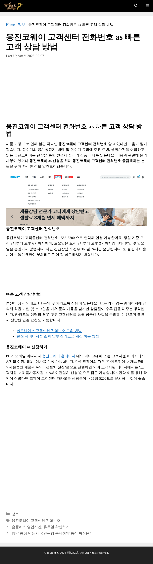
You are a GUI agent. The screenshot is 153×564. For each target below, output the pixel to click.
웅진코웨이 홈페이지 (58, 356)
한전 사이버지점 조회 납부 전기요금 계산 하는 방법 (58, 336)
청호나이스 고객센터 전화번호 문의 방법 (49, 331)
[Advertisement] (76, 93)
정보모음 (73, 552)
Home (10, 25)
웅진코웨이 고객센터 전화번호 (36, 521)
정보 (21, 25)
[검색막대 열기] (136, 6)
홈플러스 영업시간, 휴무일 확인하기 (41, 527)
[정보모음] (14, 6)
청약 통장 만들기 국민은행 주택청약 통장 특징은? (51, 533)
